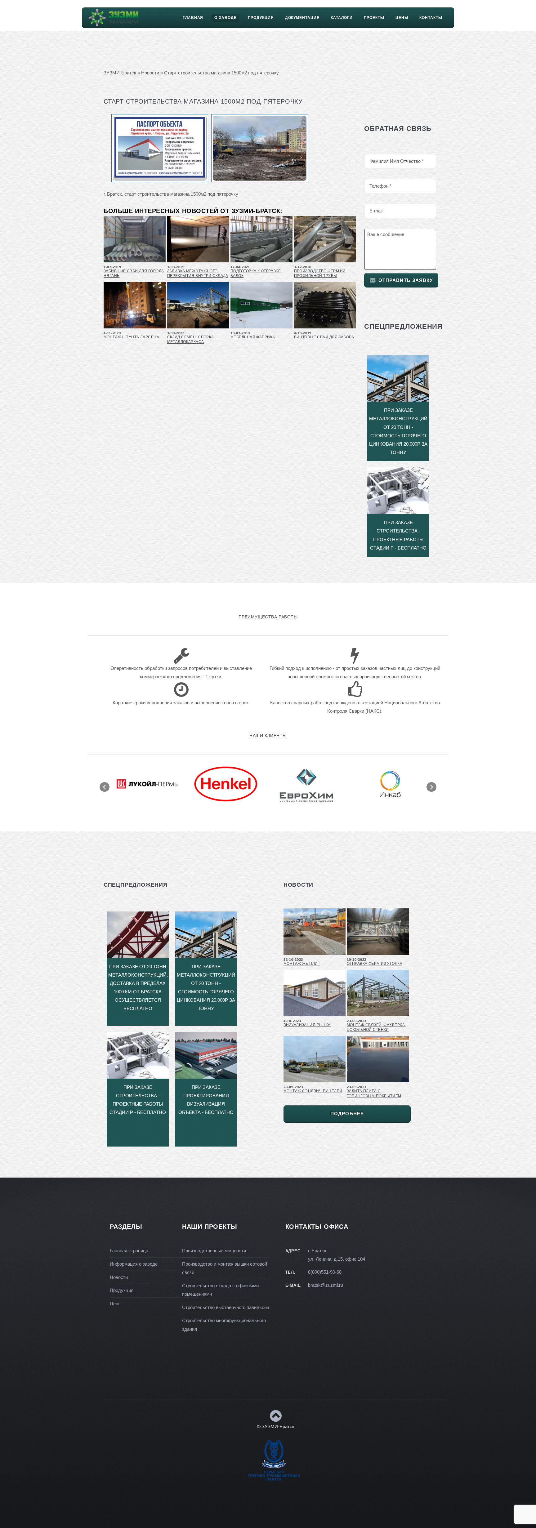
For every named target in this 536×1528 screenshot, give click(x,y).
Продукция (261, 18)
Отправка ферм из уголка (374, 963)
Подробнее (347, 1113)
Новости (150, 72)
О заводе (225, 18)
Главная (193, 18)
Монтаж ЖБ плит (302, 963)
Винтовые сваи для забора (324, 337)
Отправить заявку (405, 280)
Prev (104, 787)
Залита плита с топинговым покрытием (374, 1093)
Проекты (374, 18)
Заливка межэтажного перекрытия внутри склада (197, 273)
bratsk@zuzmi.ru (325, 1285)
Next (431, 787)
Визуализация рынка (307, 1025)
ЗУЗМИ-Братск (120, 72)
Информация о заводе (134, 1264)
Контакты (430, 18)
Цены (402, 18)
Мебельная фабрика (252, 337)
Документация (302, 18)
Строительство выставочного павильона (225, 1307)
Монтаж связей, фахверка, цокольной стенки (376, 1027)
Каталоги (341, 18)
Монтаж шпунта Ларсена (131, 337)
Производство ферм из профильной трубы (320, 273)
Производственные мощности (214, 1250)
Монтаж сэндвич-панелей (313, 1091)
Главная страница (129, 1250)
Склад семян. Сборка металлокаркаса (190, 339)
